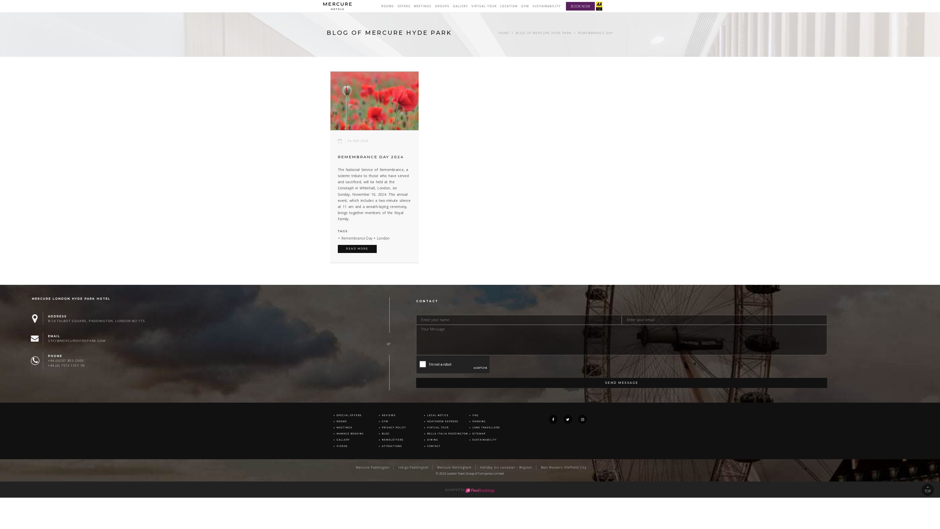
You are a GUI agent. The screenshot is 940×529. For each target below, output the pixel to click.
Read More (357, 248)
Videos (342, 446)
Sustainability (546, 6)
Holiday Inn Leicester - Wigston (506, 467)
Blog (386, 434)
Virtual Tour (438, 427)
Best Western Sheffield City (564, 467)
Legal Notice (438, 415)
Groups (442, 6)
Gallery (343, 440)
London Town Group (460, 473)
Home (504, 33)
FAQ (475, 415)
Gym (525, 6)
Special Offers (349, 415)
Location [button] (509, 6)
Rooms (387, 6)
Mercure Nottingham (454, 467)
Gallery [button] (460, 6)
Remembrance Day (356, 238)
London (383, 238)
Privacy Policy (394, 427)
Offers (404, 6)
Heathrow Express (442, 421)
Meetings (423, 6)
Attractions (392, 446)
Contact (434, 446)
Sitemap (479, 434)
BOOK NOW (580, 6)
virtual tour (484, 6)
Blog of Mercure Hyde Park (544, 33)
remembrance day (595, 33)
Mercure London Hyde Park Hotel (71, 299)
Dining (432, 440)
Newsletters (392, 440)
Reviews (389, 415)
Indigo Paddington (413, 467)
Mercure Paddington (373, 467)
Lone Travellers (486, 427)
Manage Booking (350, 434)
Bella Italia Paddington (447, 434)
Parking (479, 421)
